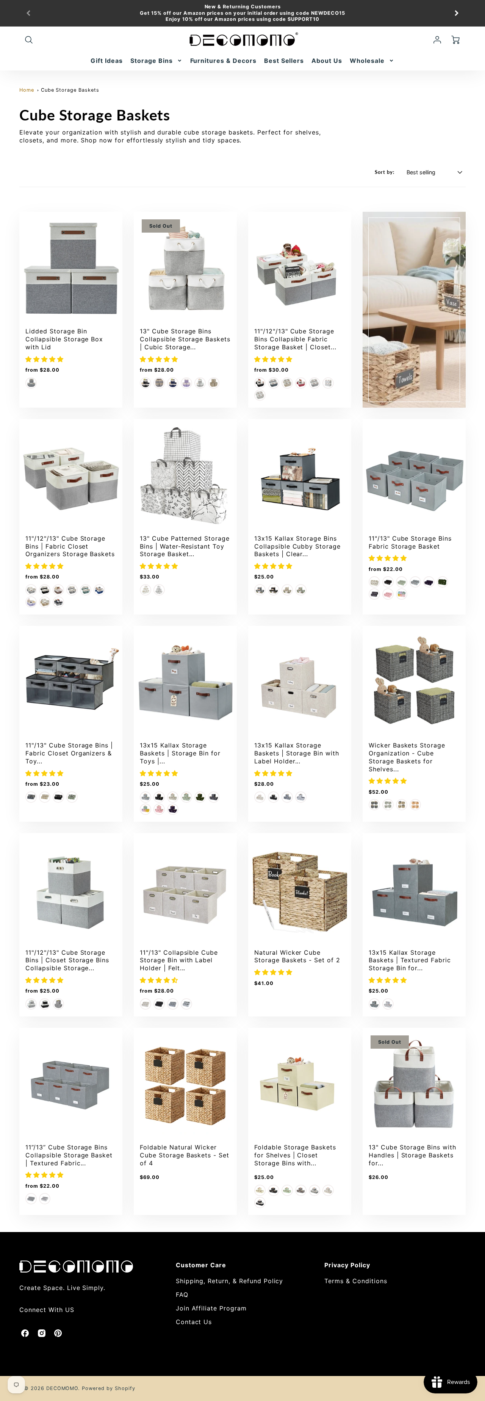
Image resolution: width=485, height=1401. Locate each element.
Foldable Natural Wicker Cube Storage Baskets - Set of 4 (184, 1155)
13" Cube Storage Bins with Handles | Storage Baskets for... (412, 1155)
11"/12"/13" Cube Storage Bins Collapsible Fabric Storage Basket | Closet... (295, 339)
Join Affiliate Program (211, 1308)
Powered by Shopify (108, 1388)
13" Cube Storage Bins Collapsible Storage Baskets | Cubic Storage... (185, 339)
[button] (45, 359)
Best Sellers (284, 60)
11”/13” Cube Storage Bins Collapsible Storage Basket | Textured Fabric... (69, 1155)
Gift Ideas (107, 60)
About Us (326, 60)
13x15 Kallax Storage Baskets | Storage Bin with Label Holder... (296, 753)
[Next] (456, 13)
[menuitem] (107, 61)
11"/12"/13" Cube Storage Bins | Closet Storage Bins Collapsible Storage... (67, 960)
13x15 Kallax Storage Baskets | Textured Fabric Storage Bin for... (410, 960)
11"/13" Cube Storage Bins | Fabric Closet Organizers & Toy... (69, 753)
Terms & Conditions (355, 1281)
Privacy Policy (347, 1265)
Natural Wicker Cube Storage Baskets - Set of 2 (297, 956)
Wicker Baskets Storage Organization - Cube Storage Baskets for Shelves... (407, 756)
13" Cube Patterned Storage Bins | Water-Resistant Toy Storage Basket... (185, 546)
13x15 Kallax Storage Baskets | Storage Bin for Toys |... (180, 753)
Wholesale (367, 60)
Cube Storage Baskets (70, 90)
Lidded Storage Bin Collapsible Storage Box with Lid (64, 339)
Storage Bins (151, 60)
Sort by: (384, 172)
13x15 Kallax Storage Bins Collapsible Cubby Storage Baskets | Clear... (297, 546)
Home (26, 90)
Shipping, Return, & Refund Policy (229, 1281)
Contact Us (194, 1322)
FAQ (182, 1294)
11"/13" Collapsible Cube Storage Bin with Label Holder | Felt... (179, 960)
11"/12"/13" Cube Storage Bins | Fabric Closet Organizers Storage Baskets (70, 546)
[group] (242, 13)
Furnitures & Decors (223, 60)
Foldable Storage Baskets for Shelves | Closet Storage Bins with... (295, 1155)
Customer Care (201, 1265)
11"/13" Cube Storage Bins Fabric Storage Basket (410, 542)
